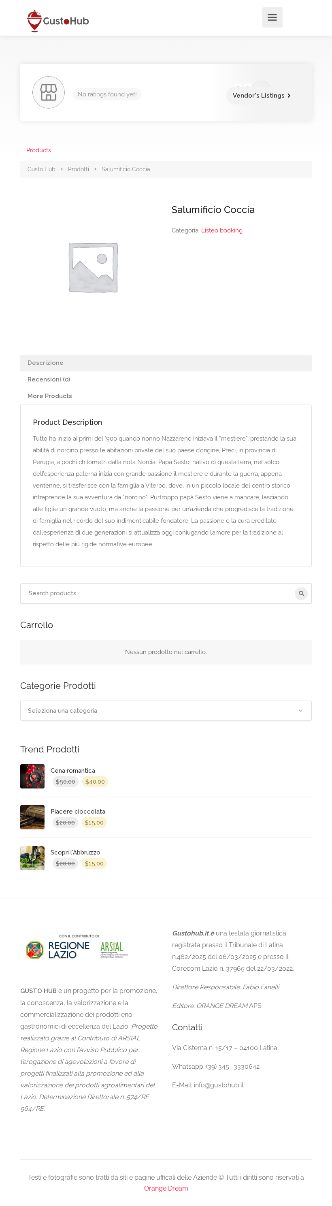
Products (38, 150)
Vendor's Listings (259, 95)
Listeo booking (222, 230)
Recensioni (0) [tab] (49, 379)
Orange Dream (166, 1188)
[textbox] (166, 710)
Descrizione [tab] (46, 362)
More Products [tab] (50, 396)
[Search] (301, 593)
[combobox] (166, 711)
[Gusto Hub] (57, 20)
